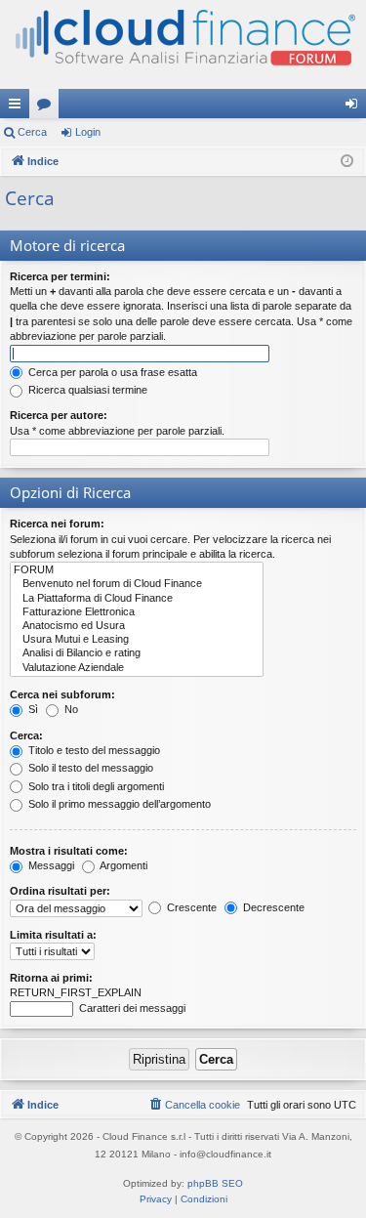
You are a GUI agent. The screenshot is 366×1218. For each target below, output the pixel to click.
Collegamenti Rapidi (18, 107)
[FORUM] (137, 570)
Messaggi (49, 865)
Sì (31, 709)
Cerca (32, 132)
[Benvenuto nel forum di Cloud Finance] (137, 584)
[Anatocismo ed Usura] (137, 626)
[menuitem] (193, 1104)
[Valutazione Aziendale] (137, 668)
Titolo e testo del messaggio (92, 750)
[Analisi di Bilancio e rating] (137, 653)
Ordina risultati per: (60, 891)
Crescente (190, 907)
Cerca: (26, 735)
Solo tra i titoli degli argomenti (94, 786)
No (69, 709)
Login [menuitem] (355, 107)
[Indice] (183, 44)
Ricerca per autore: (58, 415)
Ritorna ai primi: (51, 978)
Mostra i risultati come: (69, 851)
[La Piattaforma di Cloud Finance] (137, 599)
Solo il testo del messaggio (89, 768)
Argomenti (122, 865)
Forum (48, 107)
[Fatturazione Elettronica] (137, 612)
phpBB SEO (215, 1183)
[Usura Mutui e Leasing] (137, 640)
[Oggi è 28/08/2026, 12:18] (347, 161)
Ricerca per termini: (60, 276)
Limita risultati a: (53, 935)
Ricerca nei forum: (57, 523)
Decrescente (272, 907)
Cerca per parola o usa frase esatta (111, 372)
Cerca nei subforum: (62, 694)
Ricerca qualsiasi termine (86, 390)
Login (88, 132)
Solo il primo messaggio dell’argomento (118, 804)
